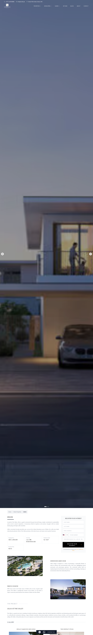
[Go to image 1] (44, 506)
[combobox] (64, 535)
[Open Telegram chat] (40, 632)
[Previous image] (2, 254)
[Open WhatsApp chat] (44, 632)
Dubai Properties (17, 512)
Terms (77, 549)
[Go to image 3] (48, 506)
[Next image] (90, 254)
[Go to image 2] (46, 506)
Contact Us (50, 632)
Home (9, 512)
